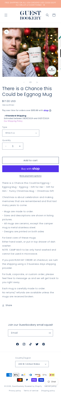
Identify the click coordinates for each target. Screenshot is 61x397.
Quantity (6, 140)
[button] (6, 15)
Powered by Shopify (33, 386)
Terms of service (31, 390)
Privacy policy (15, 390)
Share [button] (9, 305)
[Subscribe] (49, 332)
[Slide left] (24, 82)
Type (4, 127)
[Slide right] (37, 82)
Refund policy (51, 386)
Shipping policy (48, 390)
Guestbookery (18, 386)
